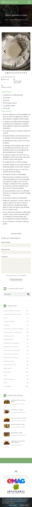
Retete (11, 19)
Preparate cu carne (9, 336)
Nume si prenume (5, 242)
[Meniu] (29, 2)
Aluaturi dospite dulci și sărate (18, 81)
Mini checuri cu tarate (17, 409)
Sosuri (5, 375)
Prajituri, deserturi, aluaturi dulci (12, 332)
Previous (5, 51)
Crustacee (6, 325)
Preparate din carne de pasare (12, 350)
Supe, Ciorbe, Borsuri (9, 379)
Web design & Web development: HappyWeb (18, 477)
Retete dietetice (8, 368)
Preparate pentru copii (10, 364)
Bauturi (6, 318)
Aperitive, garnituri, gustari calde (12, 314)
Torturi (5, 382)
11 (26, 72)
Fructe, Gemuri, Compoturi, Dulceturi (13, 328)
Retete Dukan (7, 372)
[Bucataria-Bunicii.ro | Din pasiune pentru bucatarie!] (9, 2)
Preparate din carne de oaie (11, 346)
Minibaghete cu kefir (16, 432)
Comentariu (4, 256)
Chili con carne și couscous (18, 418)
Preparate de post (8, 339)
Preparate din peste (9, 361)
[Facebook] (16, 471)
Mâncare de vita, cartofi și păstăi (18, 400)
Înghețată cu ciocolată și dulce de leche (18, 441)
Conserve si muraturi (9, 321)
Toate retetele (7, 386)
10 (24, 72)
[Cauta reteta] (28, 294)
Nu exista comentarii (6, 87)
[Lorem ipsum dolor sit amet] (7, 402)
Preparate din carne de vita (11, 357)
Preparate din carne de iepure (11, 343)
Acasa (6, 19)
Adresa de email (5, 249)
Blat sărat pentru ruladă (17, 424)
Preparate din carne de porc (11, 354)
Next (27, 51)
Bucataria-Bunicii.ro (8, 77)
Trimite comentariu (16, 280)
